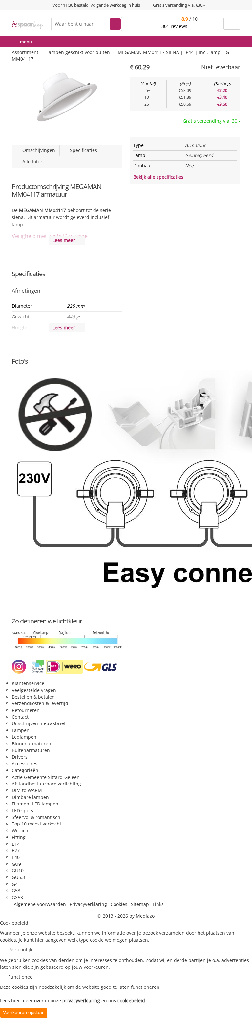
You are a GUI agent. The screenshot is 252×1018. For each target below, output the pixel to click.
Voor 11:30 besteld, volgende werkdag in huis (96, 5)
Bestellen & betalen (33, 697)
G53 (16, 890)
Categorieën (25, 770)
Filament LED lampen (35, 804)
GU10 (18, 870)
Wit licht (21, 830)
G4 (15, 884)
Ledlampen (24, 737)
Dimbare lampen (30, 797)
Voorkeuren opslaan (24, 1012)
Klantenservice (28, 683)
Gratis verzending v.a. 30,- (211, 121)
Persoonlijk (20, 950)
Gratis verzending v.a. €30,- (179, 5)
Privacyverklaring (88, 904)
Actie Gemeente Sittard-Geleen (46, 777)
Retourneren (26, 710)
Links (158, 904)
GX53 (17, 897)
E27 (16, 850)
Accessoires (24, 764)
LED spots (22, 810)
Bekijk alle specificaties (159, 177)
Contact (20, 717)
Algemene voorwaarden (40, 904)
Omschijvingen (37, 150)
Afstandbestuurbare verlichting (46, 784)
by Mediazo (142, 916)
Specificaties (82, 150)
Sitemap (140, 904)
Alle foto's (32, 161)
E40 (16, 857)
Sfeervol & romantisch (36, 817)
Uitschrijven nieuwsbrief (39, 723)
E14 (16, 844)
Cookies (119, 904)
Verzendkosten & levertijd (40, 703)
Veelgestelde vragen (34, 690)
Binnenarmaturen (31, 744)
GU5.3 (18, 877)
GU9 (16, 864)
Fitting (19, 837)
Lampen (21, 730)
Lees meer (65, 240)
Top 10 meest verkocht (36, 824)
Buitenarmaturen (31, 750)
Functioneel (21, 977)
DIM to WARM (27, 790)
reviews (175, 26)
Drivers (20, 757)
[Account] (214, 24)
